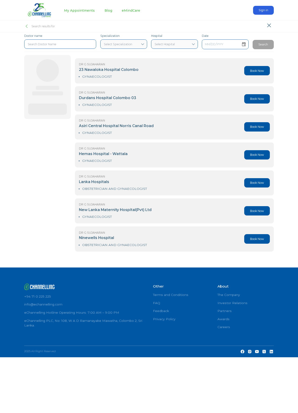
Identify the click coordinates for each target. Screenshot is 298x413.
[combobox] (60, 44)
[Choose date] (244, 44)
